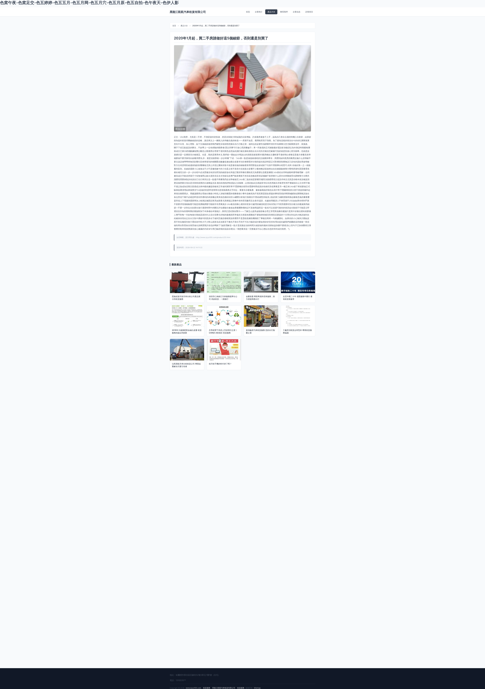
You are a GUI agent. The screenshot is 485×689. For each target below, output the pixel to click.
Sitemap (257, 688)
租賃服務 (206, 688)
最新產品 (177, 264)
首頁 (248, 11)
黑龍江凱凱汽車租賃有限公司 (188, 11)
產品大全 (271, 11)
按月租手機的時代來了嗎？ (220, 364)
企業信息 (296, 11)
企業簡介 (258, 11)
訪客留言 (309, 11)
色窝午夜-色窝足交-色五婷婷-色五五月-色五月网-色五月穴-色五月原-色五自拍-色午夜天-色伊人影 (89, 2)
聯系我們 (284, 11)
